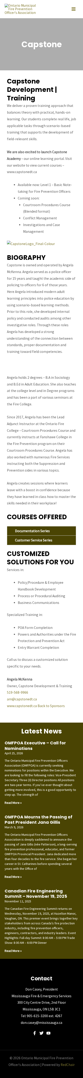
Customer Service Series (33, 540)
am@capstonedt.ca (22, 699)
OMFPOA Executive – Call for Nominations (35, 745)
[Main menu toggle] (73, 9)
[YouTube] (48, 1033)
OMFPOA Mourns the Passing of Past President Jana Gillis (38, 819)
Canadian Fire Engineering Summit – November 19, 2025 (36, 893)
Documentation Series (32, 531)
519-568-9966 (17, 692)
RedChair (68, 1064)
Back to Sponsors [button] (51, 706)
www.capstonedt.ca (22, 706)
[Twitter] (41, 1033)
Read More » (13, 803)
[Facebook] (35, 1033)
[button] (41, 531)
